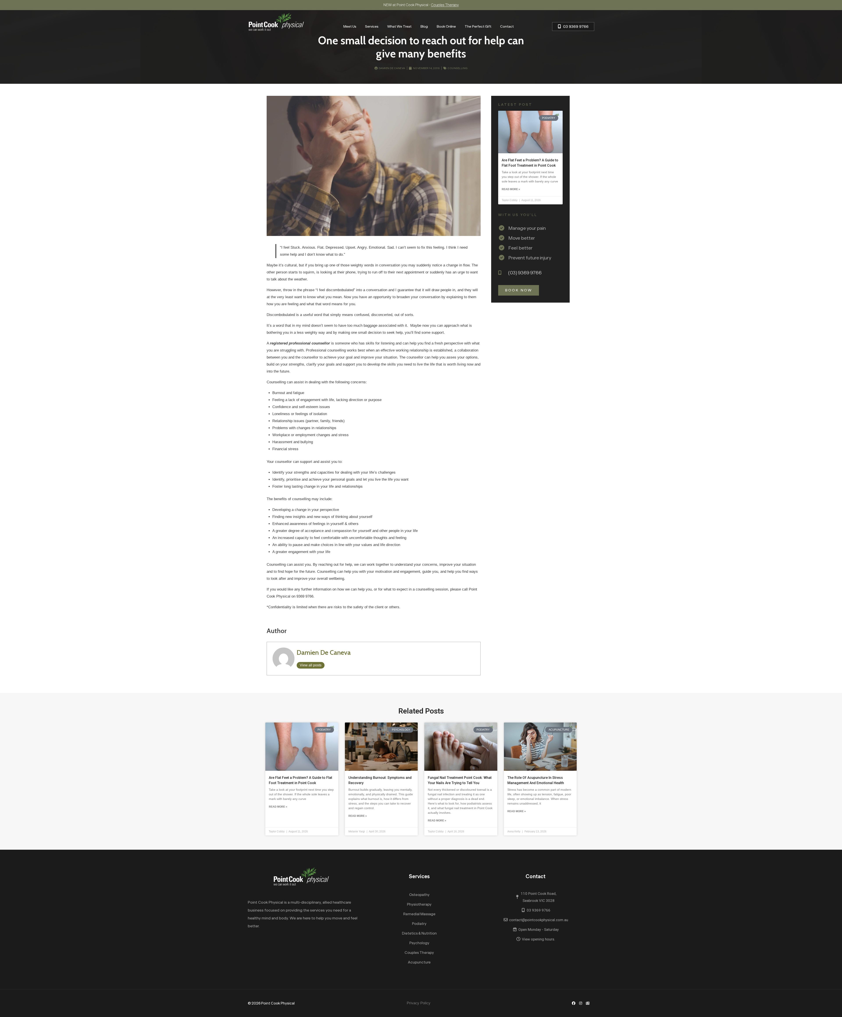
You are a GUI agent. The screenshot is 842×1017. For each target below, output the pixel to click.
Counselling (458, 68)
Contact (507, 27)
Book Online (446, 27)
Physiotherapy (419, 904)
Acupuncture (419, 962)
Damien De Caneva (324, 652)
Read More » (511, 189)
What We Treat (399, 27)
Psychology (419, 943)
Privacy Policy (418, 1003)
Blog (424, 27)
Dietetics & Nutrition (419, 933)
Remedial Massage (419, 914)
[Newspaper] (587, 1003)
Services (371, 27)
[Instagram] (580, 1003)
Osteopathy (419, 895)
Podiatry (419, 924)
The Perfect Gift (478, 27)
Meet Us (349, 27)
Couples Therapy (419, 953)
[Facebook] (573, 1003)
